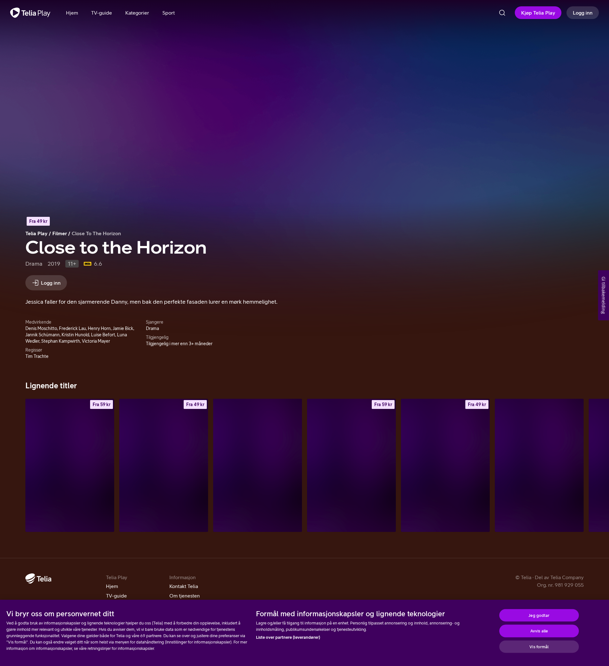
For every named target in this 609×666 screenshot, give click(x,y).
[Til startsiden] (30, 13)
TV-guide (116, 595)
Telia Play (36, 233)
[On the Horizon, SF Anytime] (69, 465)
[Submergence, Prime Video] (539, 465)
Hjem (112, 586)
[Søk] (502, 12)
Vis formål (538, 646)
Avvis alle (539, 631)
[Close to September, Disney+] (257, 465)
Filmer (59, 233)
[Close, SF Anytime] (163, 465)
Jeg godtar (538, 615)
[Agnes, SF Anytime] (445, 465)
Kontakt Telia (183, 586)
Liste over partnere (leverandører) (288, 637)
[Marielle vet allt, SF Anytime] (351, 465)
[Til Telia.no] (38, 578)
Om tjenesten (184, 595)
